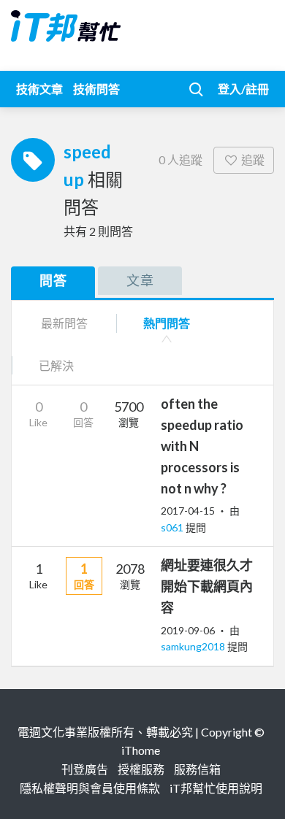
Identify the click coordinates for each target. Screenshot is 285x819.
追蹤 (253, 159)
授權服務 (141, 769)
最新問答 (64, 323)
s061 (173, 527)
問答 (53, 280)
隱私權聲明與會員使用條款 (90, 788)
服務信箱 (197, 769)
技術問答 (96, 89)
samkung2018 (194, 646)
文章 (140, 280)
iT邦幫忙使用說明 (216, 788)
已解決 (56, 365)
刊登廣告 (84, 769)
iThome (140, 750)
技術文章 (39, 89)
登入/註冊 (243, 89)
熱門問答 (166, 323)
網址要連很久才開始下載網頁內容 (207, 586)
